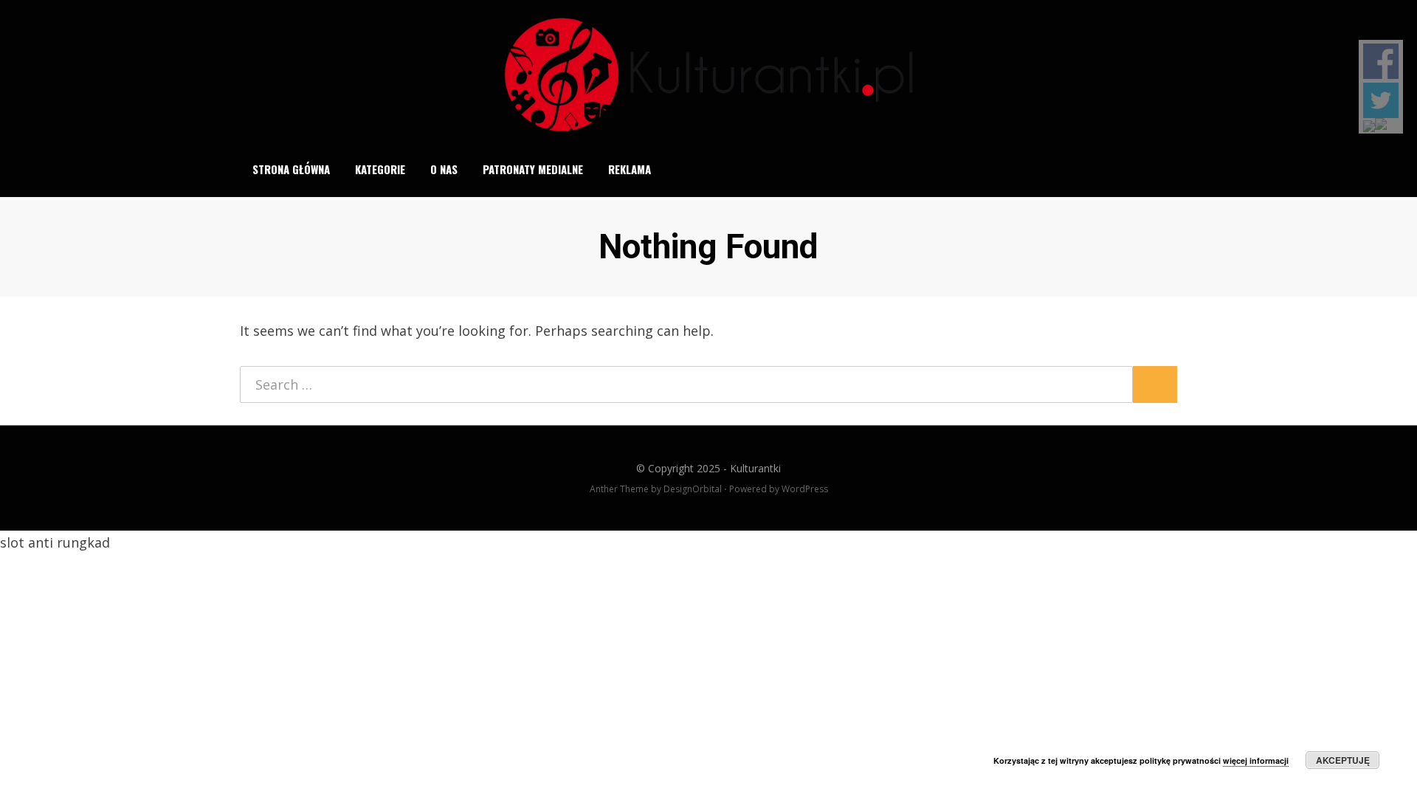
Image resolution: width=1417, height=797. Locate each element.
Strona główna (291, 169)
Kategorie (380, 169)
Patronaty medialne (533, 169)
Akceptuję (1343, 760)
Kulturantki (755, 468)
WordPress (805, 489)
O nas (444, 169)
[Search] (1168, 169)
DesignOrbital (692, 489)
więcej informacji (1256, 760)
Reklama (629, 169)
